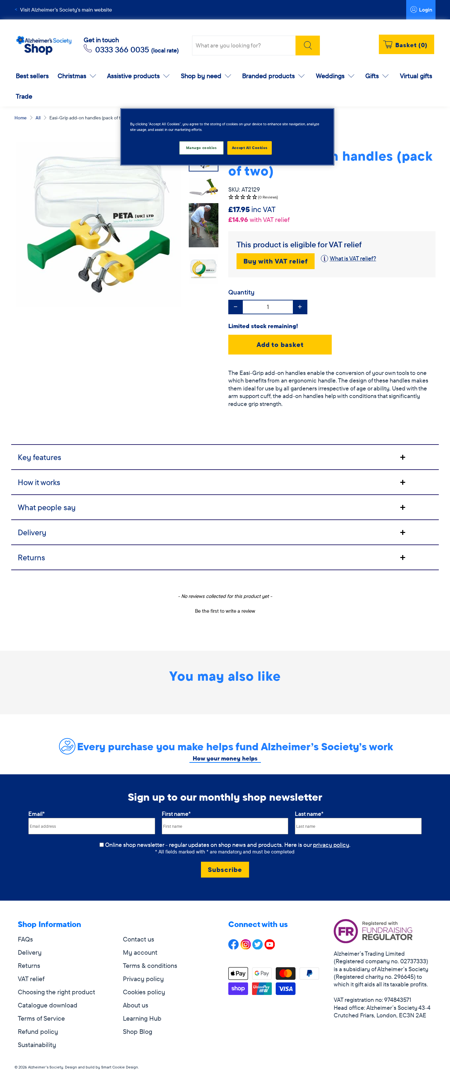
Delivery (30, 952)
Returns (29, 965)
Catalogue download (47, 1005)
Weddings (330, 76)
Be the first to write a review (225, 611)
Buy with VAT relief (275, 261)
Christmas (72, 76)
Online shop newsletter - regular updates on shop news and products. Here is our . (228, 845)
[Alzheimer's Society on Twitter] (257, 947)
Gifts (372, 76)
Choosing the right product (56, 992)
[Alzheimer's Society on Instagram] (245, 947)
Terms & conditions (150, 965)
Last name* (309, 814)
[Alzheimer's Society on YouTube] (270, 947)
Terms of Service (41, 1018)
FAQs (25, 939)
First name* (176, 814)
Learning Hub (142, 1018)
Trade (24, 96)
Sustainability (37, 1044)
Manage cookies (201, 147)
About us (135, 1005)
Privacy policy (143, 979)
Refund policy (38, 1031)
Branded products (268, 76)
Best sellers (32, 76)
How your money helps (225, 758)
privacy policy (331, 845)
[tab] (225, 456)
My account (140, 952)
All (38, 117)
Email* (36, 814)
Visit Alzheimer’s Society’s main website (66, 9)
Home (20, 117)
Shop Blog (137, 1031)
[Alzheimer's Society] (44, 45)
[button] (332, 197)
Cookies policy (144, 992)
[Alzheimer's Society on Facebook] (233, 947)
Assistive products (133, 76)
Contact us (138, 939)
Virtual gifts (416, 76)
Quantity (241, 292)
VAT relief (31, 979)
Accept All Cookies (249, 147)
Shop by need (201, 76)
